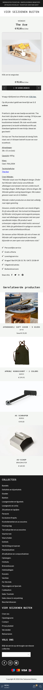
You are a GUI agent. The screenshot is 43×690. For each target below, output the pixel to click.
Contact (5, 622)
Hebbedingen (7, 570)
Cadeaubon (6, 590)
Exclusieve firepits (9, 518)
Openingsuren (7, 618)
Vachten (5, 578)
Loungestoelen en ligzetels (12, 501)
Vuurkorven (6, 534)
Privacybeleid (7, 626)
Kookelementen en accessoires (14, 521)
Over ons (5, 614)
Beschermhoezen (9, 602)
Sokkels (5, 542)
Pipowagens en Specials (11, 586)
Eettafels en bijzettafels (11, 489)
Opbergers (6, 558)
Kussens (5, 574)
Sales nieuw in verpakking (12, 598)
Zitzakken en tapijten (10, 509)
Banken (5, 497)
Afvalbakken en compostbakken (15, 554)
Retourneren (7, 634)
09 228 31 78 (20, 260)
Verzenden (6, 630)
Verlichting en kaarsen (11, 546)
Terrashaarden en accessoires (14, 529)
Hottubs (5, 562)
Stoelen (5, 493)
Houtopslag (7, 526)
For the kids (6, 582)
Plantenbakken (8, 550)
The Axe (5, 171)
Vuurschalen (7, 538)
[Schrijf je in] (28, 654)
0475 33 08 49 (33, 260)
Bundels (5, 485)
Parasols (5, 513)
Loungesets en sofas (10, 505)
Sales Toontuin (8, 594)
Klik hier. (32, 96)
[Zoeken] (40, 686)
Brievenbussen (8, 566)
